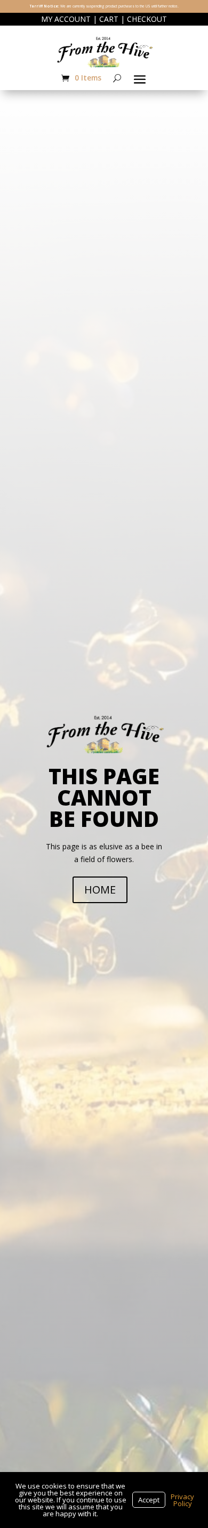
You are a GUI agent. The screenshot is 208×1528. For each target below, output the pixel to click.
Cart (108, 19)
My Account (66, 19)
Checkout (147, 19)
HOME (100, 889)
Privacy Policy (182, 1500)
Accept (148, 1500)
